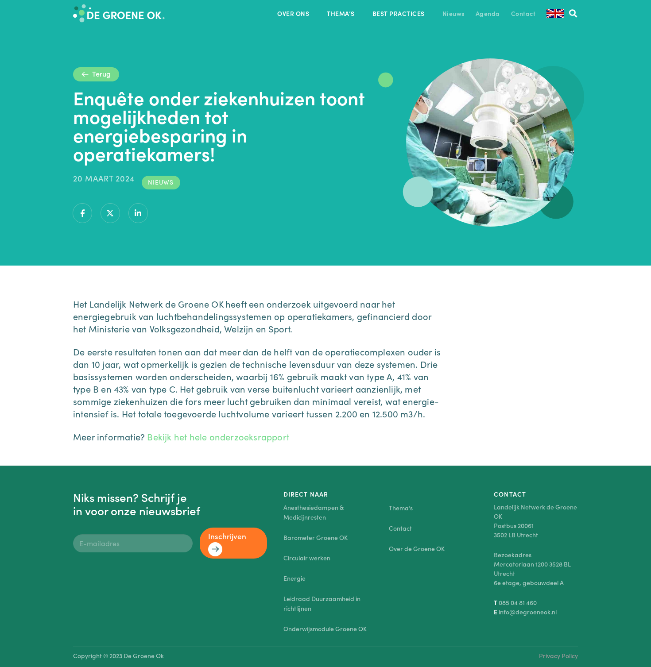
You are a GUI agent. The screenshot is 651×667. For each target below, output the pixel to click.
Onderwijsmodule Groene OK (325, 628)
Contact (400, 528)
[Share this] (82, 213)
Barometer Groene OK (315, 537)
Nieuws (161, 181)
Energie (294, 578)
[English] (555, 13)
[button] (314, 13)
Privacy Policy (558, 655)
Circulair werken (306, 557)
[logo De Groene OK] (119, 13)
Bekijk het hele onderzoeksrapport (218, 436)
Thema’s (401, 507)
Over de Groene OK (417, 548)
